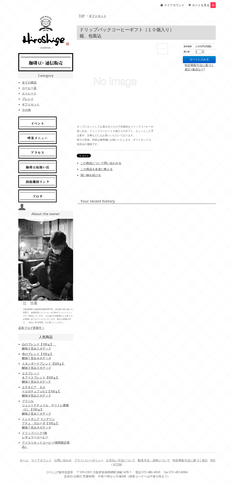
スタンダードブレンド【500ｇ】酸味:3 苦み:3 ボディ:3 (43, 366)
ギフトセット (97, 16)
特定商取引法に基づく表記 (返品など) (199, 67)
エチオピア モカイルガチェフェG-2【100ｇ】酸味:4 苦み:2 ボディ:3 (41, 391)
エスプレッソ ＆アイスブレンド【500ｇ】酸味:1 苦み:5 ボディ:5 (40, 377)
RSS (212, 460)
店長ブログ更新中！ (31, 328)
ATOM (117, 464)
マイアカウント (174, 5)
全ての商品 (29, 82)
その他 (26, 110)
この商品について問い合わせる (100, 163)
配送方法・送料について (154, 460)
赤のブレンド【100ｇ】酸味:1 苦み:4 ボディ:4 (37, 356)
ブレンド (28, 99)
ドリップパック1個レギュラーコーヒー (35, 435)
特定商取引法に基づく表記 (190, 460)
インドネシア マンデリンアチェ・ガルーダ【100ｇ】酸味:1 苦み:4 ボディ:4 (40, 423)
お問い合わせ (63, 460)
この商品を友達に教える (96, 169)
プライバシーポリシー (88, 460)
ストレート (29, 93)
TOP (82, 16)
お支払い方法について (120, 460)
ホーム (24, 460)
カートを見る (203, 5)
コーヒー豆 (29, 88)
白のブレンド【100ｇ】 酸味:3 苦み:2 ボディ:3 (39, 346)
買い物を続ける (90, 175)
